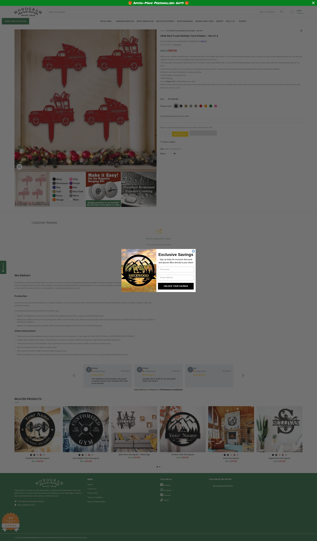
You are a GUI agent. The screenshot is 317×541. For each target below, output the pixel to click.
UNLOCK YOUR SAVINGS (176, 286)
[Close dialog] (193, 251)
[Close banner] (313, 2)
